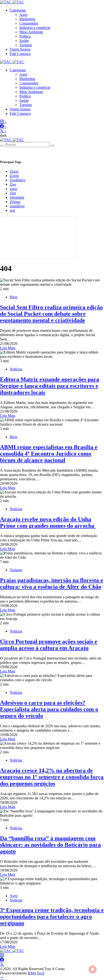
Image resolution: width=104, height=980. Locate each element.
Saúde (24, 41)
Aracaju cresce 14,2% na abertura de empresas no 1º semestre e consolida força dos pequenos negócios (52, 777)
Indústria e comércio (34, 28)
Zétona (15, 202)
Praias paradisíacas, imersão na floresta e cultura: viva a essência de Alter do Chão (51, 583)
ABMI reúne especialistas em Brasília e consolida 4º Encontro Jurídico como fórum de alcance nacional (48, 453)
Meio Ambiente (31, 32)
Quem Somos (20, 49)
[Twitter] (2, 964)
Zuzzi (14, 171)
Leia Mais (7, 348)
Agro (23, 15)
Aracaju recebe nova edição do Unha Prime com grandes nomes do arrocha (48, 522)
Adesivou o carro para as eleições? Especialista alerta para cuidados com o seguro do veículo (49, 709)
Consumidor (28, 23)
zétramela (17, 197)
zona (13, 189)
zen (12, 210)
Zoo (13, 184)
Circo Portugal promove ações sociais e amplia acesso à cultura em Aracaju (48, 644)
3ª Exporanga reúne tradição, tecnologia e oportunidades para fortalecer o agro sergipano (52, 916)
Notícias (16, 369)
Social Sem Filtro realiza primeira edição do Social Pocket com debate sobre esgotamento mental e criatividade (51, 313)
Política (25, 36)
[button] (3, 135)
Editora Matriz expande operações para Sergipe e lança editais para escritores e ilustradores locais (49, 385)
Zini (13, 193)
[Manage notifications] (93, 969)
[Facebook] (2, 960)
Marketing (27, 19)
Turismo (25, 45)
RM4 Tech (36, 973)
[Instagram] (2, 955)
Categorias (18, 10)
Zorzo (14, 176)
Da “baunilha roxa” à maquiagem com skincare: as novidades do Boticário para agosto (50, 844)
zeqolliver (17, 206)
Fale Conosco (20, 54)
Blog (13, 297)
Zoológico (17, 180)
